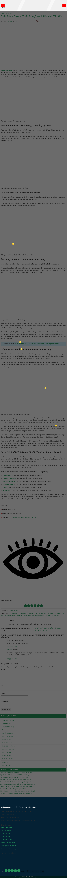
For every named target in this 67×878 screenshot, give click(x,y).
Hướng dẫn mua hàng (8, 842)
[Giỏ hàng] (64, 5)
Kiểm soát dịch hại (6, 827)
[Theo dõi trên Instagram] (9, 870)
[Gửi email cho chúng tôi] (12, 870)
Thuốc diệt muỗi (6, 833)
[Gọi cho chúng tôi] (15, 870)
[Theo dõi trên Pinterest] (18, 870)
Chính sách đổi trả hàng (8, 849)
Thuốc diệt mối (5, 836)
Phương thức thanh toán (8, 845)
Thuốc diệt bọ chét (6, 839)
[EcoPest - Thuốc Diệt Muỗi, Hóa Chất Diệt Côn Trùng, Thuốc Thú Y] (33, 5)
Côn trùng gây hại (6, 830)
